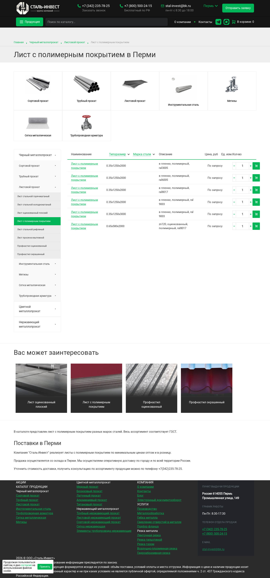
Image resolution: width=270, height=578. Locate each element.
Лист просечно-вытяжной (30, 237)
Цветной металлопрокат (29, 309)
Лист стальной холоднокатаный (34, 204)
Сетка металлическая (32, 285)
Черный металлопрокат (43, 42)
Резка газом (145, 544)
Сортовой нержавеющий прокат (99, 522)
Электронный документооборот (159, 500)
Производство (147, 509)
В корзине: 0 (245, 22)
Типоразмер (117, 154)
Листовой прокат (74, 42)
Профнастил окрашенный (30, 254)
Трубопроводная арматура (35, 295)
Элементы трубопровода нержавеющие (104, 531)
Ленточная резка (149, 535)
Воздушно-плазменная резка (157, 548)
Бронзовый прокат (89, 491)
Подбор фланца (148, 526)
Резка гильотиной (149, 539)
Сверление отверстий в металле (159, 522)
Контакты (205, 22)
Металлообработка (150, 513)
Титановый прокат (89, 504)
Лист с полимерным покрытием (96, 404)
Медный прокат (87, 487)
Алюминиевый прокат (92, 500)
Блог (140, 495)
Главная (19, 42)
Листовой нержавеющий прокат (99, 517)
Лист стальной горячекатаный (33, 196)
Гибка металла (147, 517)
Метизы (23, 274)
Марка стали (142, 154)
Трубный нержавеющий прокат (98, 513)
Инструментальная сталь (34, 263)
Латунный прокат (89, 495)
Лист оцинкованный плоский (32, 213)
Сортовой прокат (29, 165)
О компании (182, 22)
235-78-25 (96, 6)
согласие (26, 565)
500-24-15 (138, 6)
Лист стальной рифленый (30, 229)
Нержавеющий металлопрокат (29, 324)
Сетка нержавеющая (91, 526)
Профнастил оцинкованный (32, 246)
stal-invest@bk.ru (178, 6)
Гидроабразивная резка (153, 553)
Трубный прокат (29, 176)
